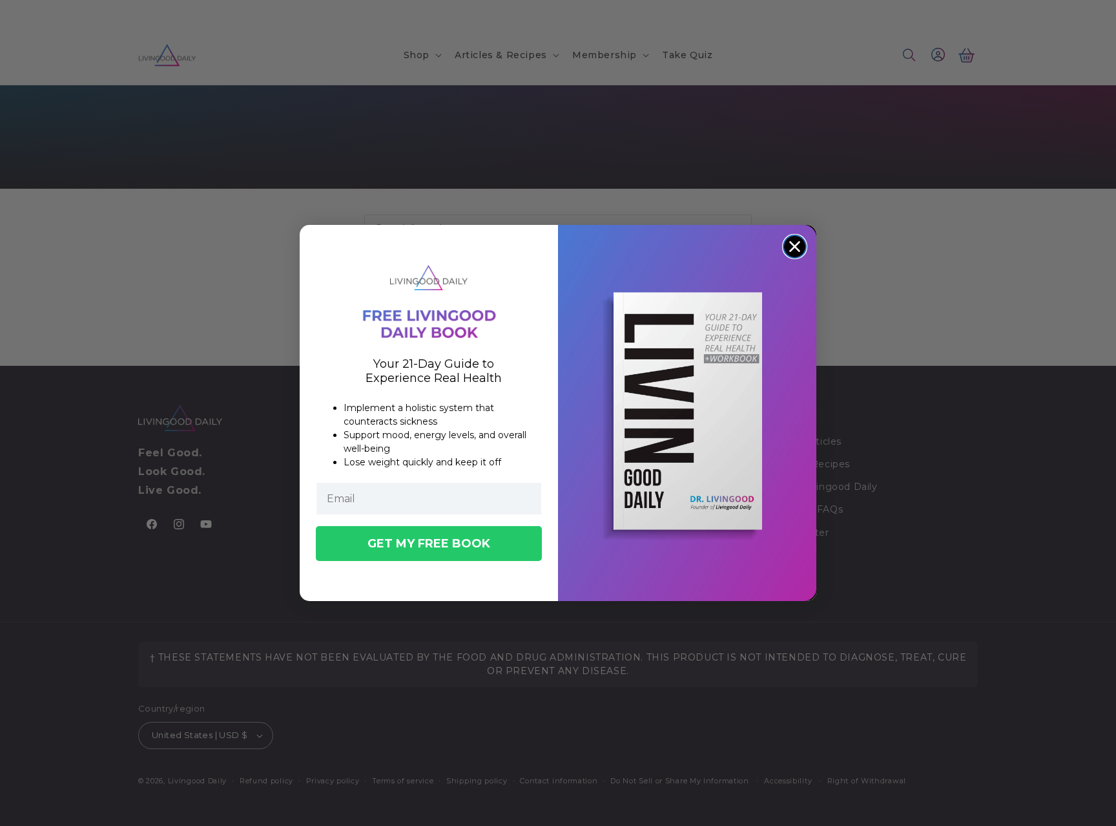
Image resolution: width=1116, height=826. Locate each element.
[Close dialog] (794, 246)
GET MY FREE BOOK (428, 543)
